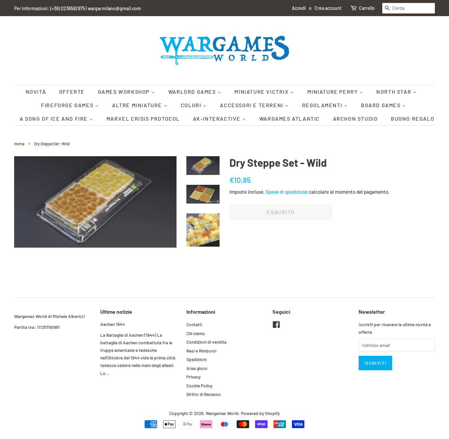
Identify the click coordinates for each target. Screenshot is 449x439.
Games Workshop (124, 91)
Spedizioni (196, 359)
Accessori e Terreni (252, 105)
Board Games (381, 105)
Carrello (367, 8)
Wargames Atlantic (289, 118)
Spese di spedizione (287, 192)
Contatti (194, 324)
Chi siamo (195, 333)
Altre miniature (138, 105)
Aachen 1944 (112, 324)
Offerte (72, 91)
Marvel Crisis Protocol (143, 118)
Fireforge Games (68, 105)
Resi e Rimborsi (201, 351)
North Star (394, 91)
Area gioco (196, 368)
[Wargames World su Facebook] (276, 326)
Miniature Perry (333, 91)
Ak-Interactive (217, 118)
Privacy (193, 376)
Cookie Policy (199, 385)
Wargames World (222, 413)
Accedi (299, 8)
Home (19, 143)
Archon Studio (355, 118)
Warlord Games (192, 91)
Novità (36, 91)
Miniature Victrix (262, 91)
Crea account (328, 8)
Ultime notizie (116, 311)
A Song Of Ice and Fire (54, 118)
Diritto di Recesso (203, 394)
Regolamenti (323, 105)
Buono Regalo (412, 118)
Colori (192, 105)
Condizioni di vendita (206, 342)
